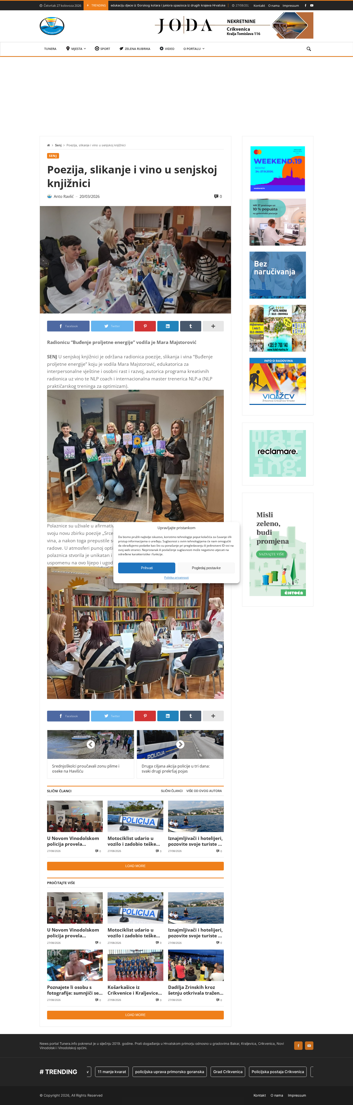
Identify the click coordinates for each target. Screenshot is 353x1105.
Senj (58, 145)
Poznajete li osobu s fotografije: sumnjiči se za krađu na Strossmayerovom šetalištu (73, 990)
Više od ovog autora (204, 791)
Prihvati (147, 568)
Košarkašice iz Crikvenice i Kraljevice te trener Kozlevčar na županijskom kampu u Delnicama (133, 990)
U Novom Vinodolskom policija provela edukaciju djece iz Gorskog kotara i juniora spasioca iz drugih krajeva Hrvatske (75, 841)
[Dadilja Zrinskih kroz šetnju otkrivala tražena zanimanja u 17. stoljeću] (196, 965)
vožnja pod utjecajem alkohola (299, 1071)
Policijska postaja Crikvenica (236, 1071)
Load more (135, 866)
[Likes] (305, 5)
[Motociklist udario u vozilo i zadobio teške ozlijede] (135, 816)
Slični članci (172, 791)
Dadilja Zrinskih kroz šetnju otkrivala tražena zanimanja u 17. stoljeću (195, 990)
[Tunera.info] (52, 26)
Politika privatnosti (176, 577)
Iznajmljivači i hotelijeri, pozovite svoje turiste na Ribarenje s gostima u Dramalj (196, 841)
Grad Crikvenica (186, 1071)
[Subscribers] (311, 5)
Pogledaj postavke (206, 568)
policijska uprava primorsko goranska (127, 1071)
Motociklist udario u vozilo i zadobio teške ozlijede (236, 5)
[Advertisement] (176, 92)
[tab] (171, 791)
